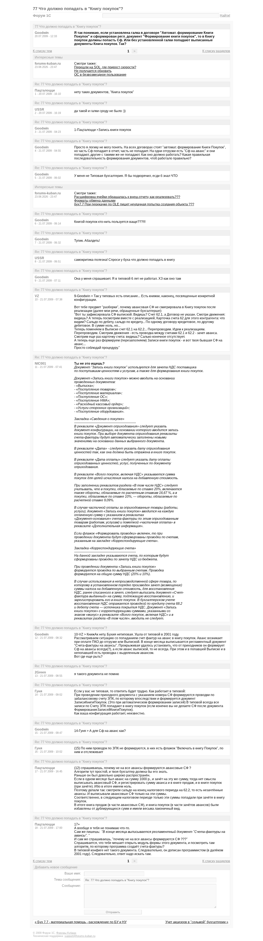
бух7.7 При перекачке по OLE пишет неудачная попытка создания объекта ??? (134, 204)
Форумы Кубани (66, 932)
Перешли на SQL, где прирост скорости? (105, 67)
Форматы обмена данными (94, 200)
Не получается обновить (93, 71)
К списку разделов (216, 51)
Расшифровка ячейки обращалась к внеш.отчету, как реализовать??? (127, 197)
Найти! (225, 15)
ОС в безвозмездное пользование (100, 74)
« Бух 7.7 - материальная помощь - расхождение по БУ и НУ (81, 922)
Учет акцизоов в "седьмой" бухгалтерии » (196, 922)
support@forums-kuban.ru (80, 936)
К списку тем (42, 51)
